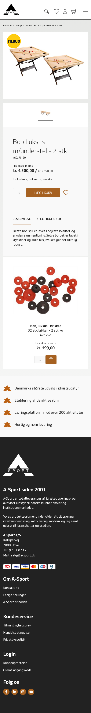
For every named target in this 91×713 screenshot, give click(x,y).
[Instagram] (23, 692)
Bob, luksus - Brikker (45, 326)
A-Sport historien (15, 602)
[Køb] (51, 359)
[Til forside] (11, 9)
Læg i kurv (43, 192)
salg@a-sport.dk (23, 555)
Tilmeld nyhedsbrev (17, 625)
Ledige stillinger (14, 595)
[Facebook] (6, 692)
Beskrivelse (22, 219)
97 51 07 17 (17, 550)
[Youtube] (31, 692)
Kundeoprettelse (15, 663)
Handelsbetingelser (17, 632)
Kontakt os (11, 588)
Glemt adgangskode (17, 670)
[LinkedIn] (14, 692)
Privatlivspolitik (14, 639)
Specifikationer (49, 219)
